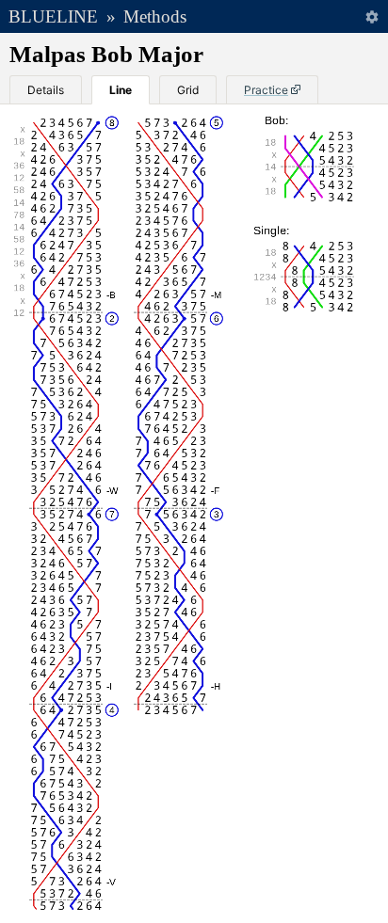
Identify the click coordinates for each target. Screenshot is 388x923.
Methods (154, 16)
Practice (266, 90)
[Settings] (371, 16)
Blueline (53, 16)
